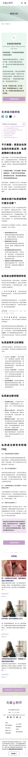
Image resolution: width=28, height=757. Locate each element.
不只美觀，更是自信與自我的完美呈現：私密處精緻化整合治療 (14, 127)
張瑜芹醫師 (14, 526)
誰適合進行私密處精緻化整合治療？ (13, 130)
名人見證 (18, 724)
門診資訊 (8, 728)
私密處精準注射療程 (9, 134)
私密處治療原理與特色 (10, 132)
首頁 (6, 723)
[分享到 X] (10, 117)
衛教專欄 (8, 733)
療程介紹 (8, 730)
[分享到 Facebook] (3, 117)
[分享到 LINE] (7, 117)
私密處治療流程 (8, 135)
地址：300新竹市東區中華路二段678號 (14, 715)
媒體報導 (18, 727)
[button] (25, 3)
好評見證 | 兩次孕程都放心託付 (12, 618)
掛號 (17, 729)
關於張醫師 (8, 725)
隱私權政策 (19, 732)
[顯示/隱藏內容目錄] (23, 124)
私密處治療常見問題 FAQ (10, 137)
